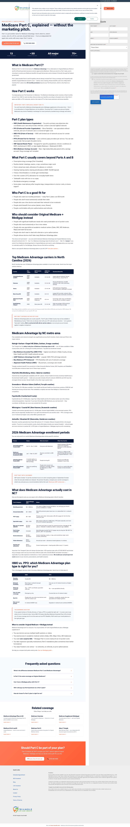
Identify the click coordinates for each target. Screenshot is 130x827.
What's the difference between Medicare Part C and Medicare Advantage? (37, 670)
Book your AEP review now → (57, 482)
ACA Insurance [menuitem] (17, 778)
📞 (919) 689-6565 (29, 43)
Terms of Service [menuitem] (17, 800)
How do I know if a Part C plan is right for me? (28, 693)
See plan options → (53, 248)
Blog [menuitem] (14, 782)
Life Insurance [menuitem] (17, 785)
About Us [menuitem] (15, 789)
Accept (80, 18)
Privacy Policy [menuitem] (17, 796)
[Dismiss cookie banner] (97, 6)
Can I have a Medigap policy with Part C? (26, 682)
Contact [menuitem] (15, 793)
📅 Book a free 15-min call (11, 43)
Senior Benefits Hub (55, 825)
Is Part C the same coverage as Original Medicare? (30, 676)
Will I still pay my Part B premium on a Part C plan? (30, 687)
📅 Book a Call (109, 8)
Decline (92, 18)
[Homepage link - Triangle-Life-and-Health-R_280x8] (22, 812)
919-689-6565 (105, 1)
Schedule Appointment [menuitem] (19, 775)
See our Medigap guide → (45, 650)
